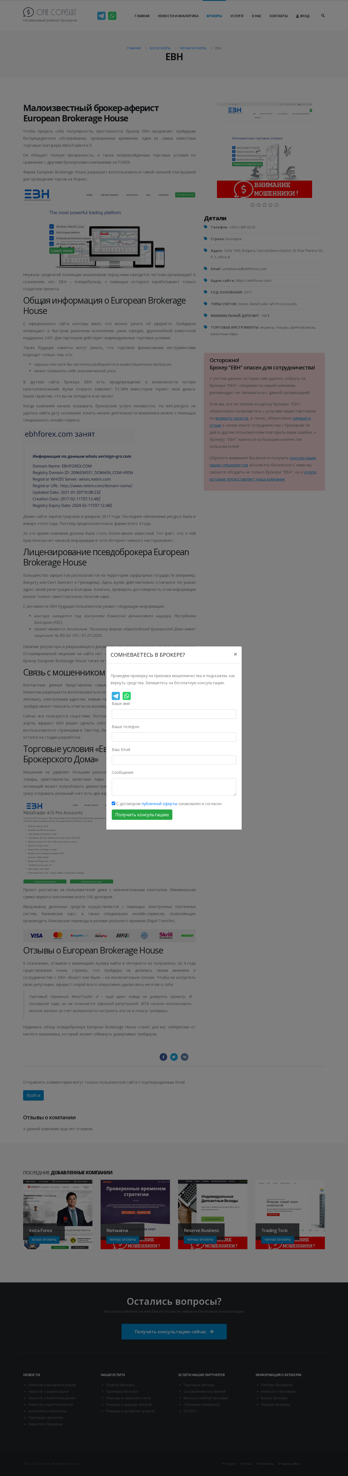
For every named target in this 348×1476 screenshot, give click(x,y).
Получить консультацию (142, 815)
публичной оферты (159, 803)
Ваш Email (121, 749)
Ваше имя (121, 703)
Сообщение (122, 772)
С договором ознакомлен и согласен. (168, 803)
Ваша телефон (125, 726)
